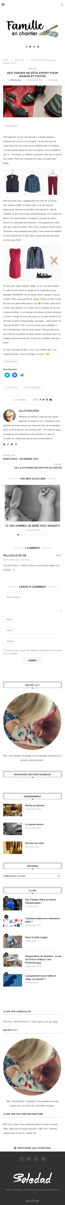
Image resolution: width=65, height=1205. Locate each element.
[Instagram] (34, 47)
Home (5, 60)
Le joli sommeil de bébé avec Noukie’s (32, 525)
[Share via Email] (51, 400)
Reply (59, 555)
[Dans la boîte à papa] (12, 942)
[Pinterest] (38, 47)
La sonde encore (34, 824)
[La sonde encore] (12, 829)
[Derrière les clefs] (12, 848)
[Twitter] (30, 47)
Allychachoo (15, 80)
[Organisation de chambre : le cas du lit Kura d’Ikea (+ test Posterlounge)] (12, 960)
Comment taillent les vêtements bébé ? (42, 920)
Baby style (19, 60)
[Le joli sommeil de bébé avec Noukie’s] (32, 503)
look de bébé (11, 388)
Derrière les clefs (34, 843)
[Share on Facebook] (40, 400)
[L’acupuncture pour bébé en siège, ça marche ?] (12, 980)
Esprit (6, 163)
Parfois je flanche (34, 805)
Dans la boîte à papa (36, 937)
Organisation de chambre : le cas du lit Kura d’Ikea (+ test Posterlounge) (43, 959)
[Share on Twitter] (43, 400)
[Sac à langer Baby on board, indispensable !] (12, 904)
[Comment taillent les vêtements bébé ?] (12, 923)
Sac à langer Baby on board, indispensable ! (40, 901)
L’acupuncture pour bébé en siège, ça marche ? (40, 977)
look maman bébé (31, 388)
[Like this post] (36, 400)
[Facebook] (26, 47)
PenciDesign (32, 1192)
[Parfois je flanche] (12, 810)
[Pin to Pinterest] (47, 400)
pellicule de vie (15, 555)
